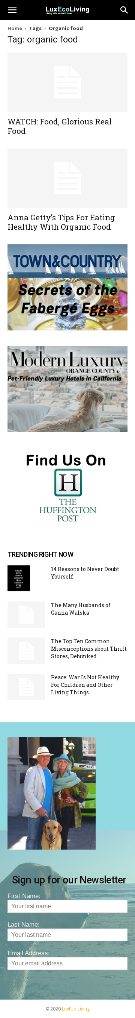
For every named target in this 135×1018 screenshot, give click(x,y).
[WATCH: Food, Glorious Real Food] (68, 82)
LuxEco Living (76, 1009)
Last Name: (24, 924)
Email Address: (29, 953)
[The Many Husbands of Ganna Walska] (26, 614)
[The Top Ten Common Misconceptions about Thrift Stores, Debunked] (26, 651)
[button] (124, 10)
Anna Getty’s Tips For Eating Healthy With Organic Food (61, 222)
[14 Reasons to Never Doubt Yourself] (19, 578)
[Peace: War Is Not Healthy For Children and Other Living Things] (26, 687)
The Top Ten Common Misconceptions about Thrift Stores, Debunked (89, 649)
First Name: (24, 896)
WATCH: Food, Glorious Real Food (60, 126)
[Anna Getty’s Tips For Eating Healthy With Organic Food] (68, 178)
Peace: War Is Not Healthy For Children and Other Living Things (85, 685)
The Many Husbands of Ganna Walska (81, 608)
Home (15, 28)
